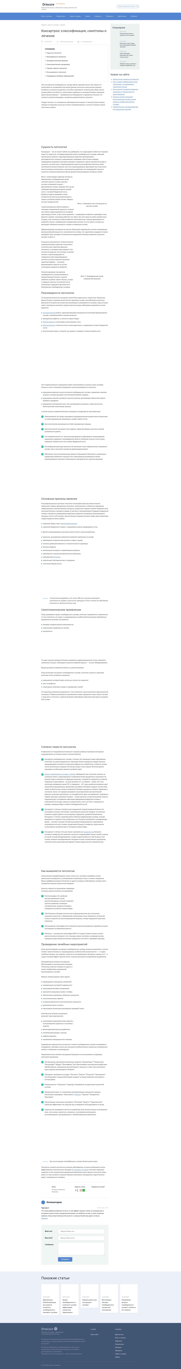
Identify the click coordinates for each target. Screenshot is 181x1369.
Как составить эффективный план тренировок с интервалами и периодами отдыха (125, 84)
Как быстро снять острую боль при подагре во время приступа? (128, 45)
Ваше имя (48, 1231)
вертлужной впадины (69, 524)
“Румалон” (77, 1095)
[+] (83, 1190)
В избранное (61, 4)
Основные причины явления (57, 61)
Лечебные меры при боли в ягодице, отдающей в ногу (128, 64)
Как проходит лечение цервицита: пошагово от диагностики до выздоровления (125, 92)
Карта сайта (94, 1334)
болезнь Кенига (48, 322)
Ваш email (48, 1238)
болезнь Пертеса (49, 325)
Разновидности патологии (56, 57)
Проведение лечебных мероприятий (60, 76)
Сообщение (49, 1245)
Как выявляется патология (56, 72)
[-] (81, 1190)
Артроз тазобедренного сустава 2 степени (60, 774)
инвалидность (89, 832)
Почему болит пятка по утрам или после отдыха (127, 34)
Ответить (44, 1218)
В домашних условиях (80, 1170)
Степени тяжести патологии (57, 68)
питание (57, 557)
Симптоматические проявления (58, 65)
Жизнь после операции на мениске (126, 79)
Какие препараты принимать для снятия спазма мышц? (126, 55)
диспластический (49, 313)
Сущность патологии (54, 53)
